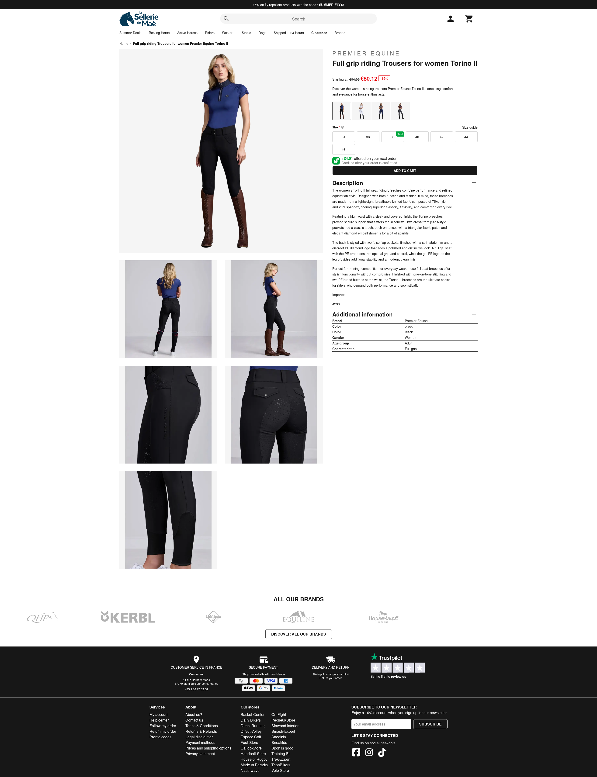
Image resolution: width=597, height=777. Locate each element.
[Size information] (342, 127)
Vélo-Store (280, 770)
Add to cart (405, 170)
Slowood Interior (284, 725)
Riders (210, 32)
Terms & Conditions (201, 725)
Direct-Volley (251, 731)
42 (442, 136)
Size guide (470, 127)
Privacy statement (200, 753)
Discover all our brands (298, 634)
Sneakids (279, 742)
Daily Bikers (251, 720)
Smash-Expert (283, 731)
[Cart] (469, 18)
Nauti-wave (250, 770)
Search (298, 19)
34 (343, 136)
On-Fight (278, 714)
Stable (246, 32)
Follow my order (162, 725)
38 (397, 135)
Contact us (196, 674)
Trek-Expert (280, 759)
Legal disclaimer (199, 736)
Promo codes (160, 736)
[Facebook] (356, 753)
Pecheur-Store (283, 720)
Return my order (162, 731)
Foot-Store (249, 742)
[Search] (226, 19)
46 (343, 149)
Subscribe (430, 724)
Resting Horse (159, 32)
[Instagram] (369, 753)
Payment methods (200, 742)
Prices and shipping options (208, 748)
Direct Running (253, 725)
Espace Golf (251, 736)
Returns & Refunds (201, 731)
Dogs (262, 32)
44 (466, 136)
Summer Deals (130, 32)
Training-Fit (280, 753)
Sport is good (282, 748)
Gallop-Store (251, 748)
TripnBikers (280, 764)
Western (228, 32)
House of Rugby (254, 759)
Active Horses (187, 32)
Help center (159, 720)
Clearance (319, 32)
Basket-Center (252, 714)
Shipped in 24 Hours (289, 32)
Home (123, 43)
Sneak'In (278, 736)
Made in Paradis (254, 764)
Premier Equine (366, 53)
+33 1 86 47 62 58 (196, 689)
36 (368, 136)
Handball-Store (253, 753)
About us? (193, 714)
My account (158, 714)
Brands (340, 32)
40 (417, 136)
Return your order (330, 678)
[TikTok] (382, 753)
